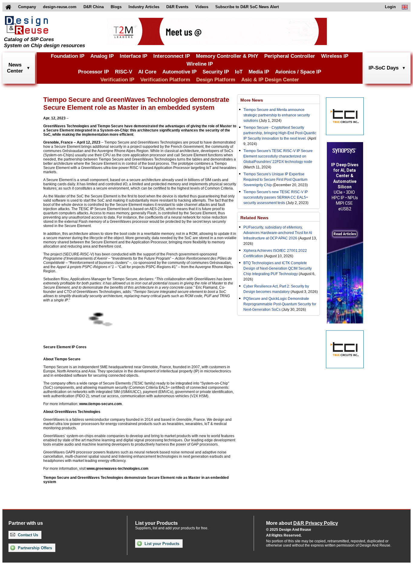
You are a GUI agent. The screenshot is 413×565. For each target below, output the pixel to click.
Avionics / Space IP (298, 72)
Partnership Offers (34, 548)
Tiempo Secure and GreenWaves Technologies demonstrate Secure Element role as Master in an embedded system (136, 480)
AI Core (147, 72)
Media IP (259, 72)
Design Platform (215, 80)
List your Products (161, 543)
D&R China (93, 7)
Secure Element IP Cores (64, 347)
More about (302, 523)
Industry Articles (143, 7)
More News (251, 100)
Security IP (216, 72)
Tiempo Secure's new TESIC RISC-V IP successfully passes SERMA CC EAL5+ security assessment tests (275, 197)
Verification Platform (165, 80)
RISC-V (123, 72)
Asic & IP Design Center (270, 80)
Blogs (116, 7)
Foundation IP (67, 56)
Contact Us (27, 535)
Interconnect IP (171, 56)
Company (27, 7)
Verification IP (117, 80)
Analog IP (102, 56)
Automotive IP (179, 72)
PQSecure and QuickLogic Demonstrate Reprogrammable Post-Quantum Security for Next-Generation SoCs (279, 304)
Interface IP (133, 56)
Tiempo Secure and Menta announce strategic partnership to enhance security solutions (276, 115)
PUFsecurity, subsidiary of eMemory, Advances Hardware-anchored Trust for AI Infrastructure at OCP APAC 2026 (277, 232)
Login (390, 7)
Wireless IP (334, 56)
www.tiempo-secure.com (100, 404)
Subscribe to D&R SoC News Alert (247, 7)
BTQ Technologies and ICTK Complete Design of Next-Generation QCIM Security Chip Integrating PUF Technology (277, 268)
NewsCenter (15, 68)
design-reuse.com (59, 7)
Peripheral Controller (289, 56)
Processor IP (93, 72)
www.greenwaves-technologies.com (117, 468)
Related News (254, 217)
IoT (238, 72)
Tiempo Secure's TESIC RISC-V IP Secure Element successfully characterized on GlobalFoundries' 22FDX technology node (278, 156)
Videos (201, 7)
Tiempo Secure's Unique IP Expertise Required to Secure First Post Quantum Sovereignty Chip (275, 179)
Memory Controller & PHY (227, 56)
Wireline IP (200, 64)
